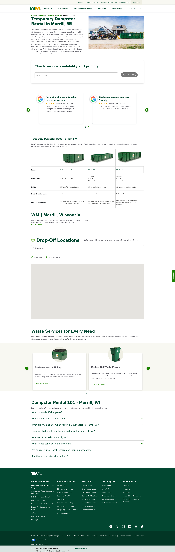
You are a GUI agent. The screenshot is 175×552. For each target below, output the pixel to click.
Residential (48, 8)
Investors (126, 489)
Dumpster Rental (69, 15)
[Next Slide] (148, 368)
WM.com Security (63, 513)
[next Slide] (147, 110)
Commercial (63, 8)
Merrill (59, 15)
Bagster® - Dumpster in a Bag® (40, 508)
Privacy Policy (79, 536)
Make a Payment (107, 2)
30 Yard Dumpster (123, 170)
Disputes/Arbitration (125, 536)
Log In (135, 2)
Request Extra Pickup (65, 503)
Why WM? (105, 489)
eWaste (33, 513)
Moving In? (35, 520)
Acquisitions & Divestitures (133, 496)
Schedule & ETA (92, 2)
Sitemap (68, 536)
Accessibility (139, 536)
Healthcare (102, 8)
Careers (126, 485)
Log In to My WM (63, 496)
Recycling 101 (87, 485)
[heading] (87, 412)
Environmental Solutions (83, 8)
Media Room (106, 492)
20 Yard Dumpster (95, 170)
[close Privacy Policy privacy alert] (142, 548)
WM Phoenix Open (108, 499)
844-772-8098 (36, 225)
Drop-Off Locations (122, 2)
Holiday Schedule (88, 510)
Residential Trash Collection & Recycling (42, 486)
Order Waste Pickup (42, 383)
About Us (131, 8)
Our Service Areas (89, 489)
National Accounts (38, 516)
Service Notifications (90, 496)
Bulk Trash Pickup (38, 500)
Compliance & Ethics (109, 496)
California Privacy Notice (39, 544)
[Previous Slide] (27, 368)
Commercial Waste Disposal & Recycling (42, 492)
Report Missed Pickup (65, 506)
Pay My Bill (61, 485)
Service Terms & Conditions (107, 536)
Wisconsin (51, 15)
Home (34, 15)
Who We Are (106, 485)
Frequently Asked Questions (67, 510)
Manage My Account (64, 492)
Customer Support (64, 499)
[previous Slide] (28, 110)
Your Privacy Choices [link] (43, 540)
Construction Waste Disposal (42, 504)
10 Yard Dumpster (88, 499)
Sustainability (116, 8)
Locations (42, 15)
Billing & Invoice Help (65, 489)
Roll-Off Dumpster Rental (40, 497)
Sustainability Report (109, 503)
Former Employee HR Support (131, 500)
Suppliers (126, 492)
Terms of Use (90, 536)
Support (81, 2)
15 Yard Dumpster (66, 170)
